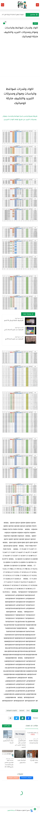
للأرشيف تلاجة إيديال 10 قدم (13, 320)
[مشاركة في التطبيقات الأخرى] (10, 718)
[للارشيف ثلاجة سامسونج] (20, 754)
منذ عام (35, 738)
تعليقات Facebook (26, 777)
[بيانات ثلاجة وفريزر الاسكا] (7, 734)
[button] (28, 718)
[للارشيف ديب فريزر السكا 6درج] (30, 340)
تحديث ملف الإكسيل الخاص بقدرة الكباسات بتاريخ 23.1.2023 (9, 764)
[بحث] (2, 4)
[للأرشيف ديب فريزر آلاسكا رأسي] (30, 330)
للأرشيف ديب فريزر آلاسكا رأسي (13, 330)
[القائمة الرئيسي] (37, 4)
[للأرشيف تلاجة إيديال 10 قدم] (30, 321)
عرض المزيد (7, 726)
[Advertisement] (20, 59)
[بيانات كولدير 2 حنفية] (32, 754)
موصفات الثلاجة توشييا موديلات (33, 742)
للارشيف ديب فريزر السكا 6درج (14, 339)
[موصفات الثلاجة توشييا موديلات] (32, 734)
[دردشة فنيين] (20, 4)
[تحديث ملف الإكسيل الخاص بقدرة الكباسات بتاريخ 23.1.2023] (7, 754)
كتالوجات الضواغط (12, 710)
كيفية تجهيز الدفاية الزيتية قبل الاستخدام (12, 14)
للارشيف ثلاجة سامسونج (22, 761)
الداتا (35, 23)
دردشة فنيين (11, 810)
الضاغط (22, 710)
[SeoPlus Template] (31, 810)
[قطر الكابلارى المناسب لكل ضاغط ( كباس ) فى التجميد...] (20, 734)
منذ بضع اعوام (18, 318)
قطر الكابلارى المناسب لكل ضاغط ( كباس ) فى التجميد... (20, 744)
